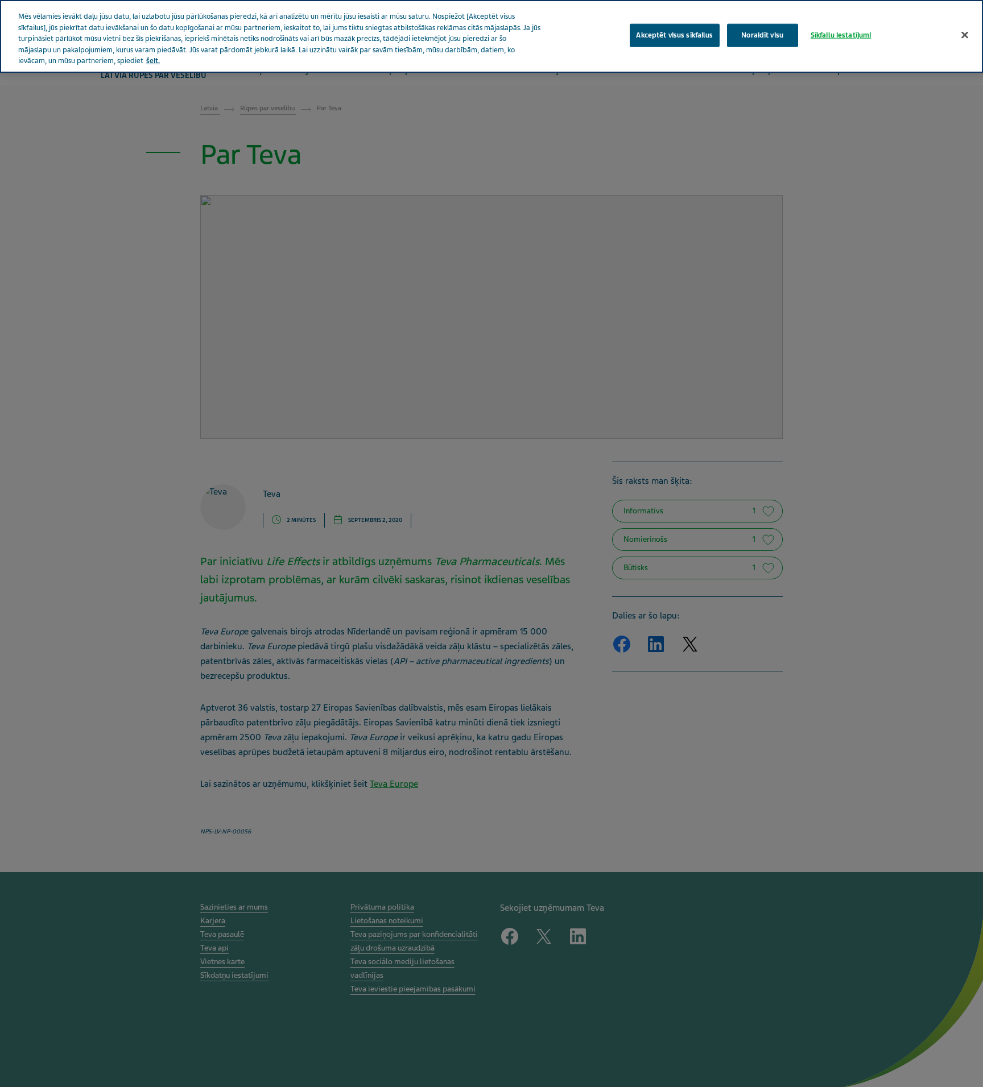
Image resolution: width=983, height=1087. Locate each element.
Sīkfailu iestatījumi (841, 34)
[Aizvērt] (964, 34)
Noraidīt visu (762, 34)
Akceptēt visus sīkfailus (674, 34)
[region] (491, 36)
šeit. (153, 60)
